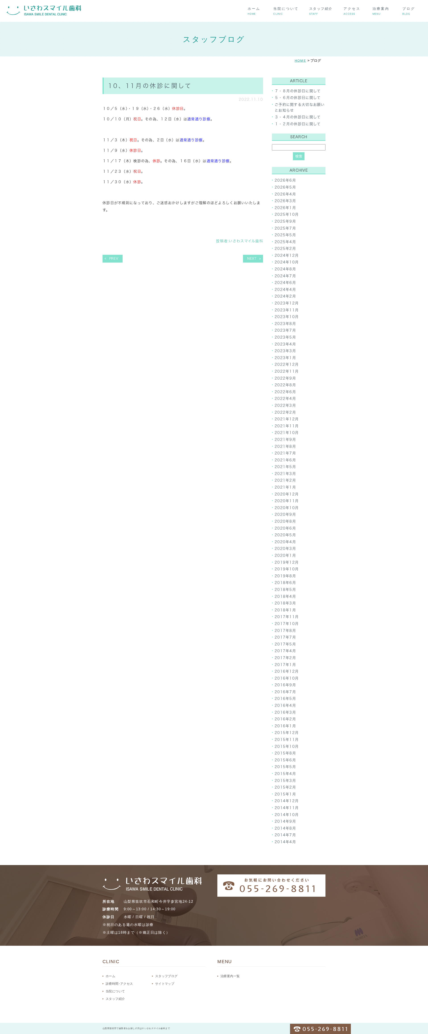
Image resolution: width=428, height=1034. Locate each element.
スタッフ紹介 (115, 999)
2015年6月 (285, 760)
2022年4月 (285, 398)
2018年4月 (285, 596)
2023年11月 (287, 310)
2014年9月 (285, 821)
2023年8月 (285, 323)
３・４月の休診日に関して (298, 117)
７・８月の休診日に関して (298, 91)
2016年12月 (287, 671)
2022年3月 (285, 405)
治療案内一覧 (230, 976)
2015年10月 (287, 746)
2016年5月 (285, 698)
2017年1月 (285, 664)
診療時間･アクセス (119, 983)
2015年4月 (285, 773)
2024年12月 (287, 255)
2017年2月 (285, 658)
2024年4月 (285, 289)
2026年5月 (285, 187)
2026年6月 (285, 180)
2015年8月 (285, 753)
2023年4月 (285, 344)
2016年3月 (285, 712)
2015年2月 (285, 787)
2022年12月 (287, 364)
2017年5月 (285, 644)
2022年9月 (285, 378)
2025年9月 (285, 221)
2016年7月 (285, 692)
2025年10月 (287, 214)
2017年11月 (287, 617)
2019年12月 (287, 562)
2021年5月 (285, 467)
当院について (115, 991)
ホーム (110, 976)
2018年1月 (285, 610)
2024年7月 (285, 276)
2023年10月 (287, 317)
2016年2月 (285, 719)
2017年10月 (287, 623)
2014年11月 (287, 808)
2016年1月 (285, 726)
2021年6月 (285, 460)
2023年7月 (285, 330)
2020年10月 (287, 508)
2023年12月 (287, 303)
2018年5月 (285, 589)
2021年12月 (287, 419)
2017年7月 (285, 637)
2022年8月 (285, 385)
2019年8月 (285, 576)
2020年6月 (285, 528)
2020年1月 (285, 555)
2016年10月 (287, 678)
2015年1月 (285, 794)
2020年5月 (285, 535)
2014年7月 (285, 835)
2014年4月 (285, 842)
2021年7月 (285, 453)
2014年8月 (285, 828)
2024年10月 (287, 262)
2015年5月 (285, 767)
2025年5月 (285, 235)
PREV (113, 258)
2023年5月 (285, 337)
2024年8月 (285, 269)
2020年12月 (287, 494)
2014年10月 (287, 814)
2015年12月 (287, 732)
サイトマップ (164, 983)
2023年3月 (285, 351)
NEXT (252, 258)
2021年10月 (287, 432)
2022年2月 (285, 412)
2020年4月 (285, 542)
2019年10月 (287, 569)
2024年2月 (285, 296)
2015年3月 (285, 780)
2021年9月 (285, 439)
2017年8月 (285, 630)
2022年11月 (287, 371)
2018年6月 (285, 582)
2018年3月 (285, 603)
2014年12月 (287, 801)
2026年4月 (285, 194)
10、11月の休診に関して (150, 86)
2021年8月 (285, 446)
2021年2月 (285, 480)
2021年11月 (287, 426)
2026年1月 (285, 208)
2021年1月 (285, 487)
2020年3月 (285, 548)
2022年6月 (285, 392)
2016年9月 (285, 685)
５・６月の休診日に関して (298, 97)
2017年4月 (285, 651)
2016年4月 (285, 705)
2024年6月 (285, 282)
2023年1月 (285, 358)
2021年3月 (285, 473)
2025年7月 (285, 228)
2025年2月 (285, 248)
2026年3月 (285, 201)
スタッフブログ (166, 976)
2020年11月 (287, 501)
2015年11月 (287, 739)
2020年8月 (285, 521)
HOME (300, 60)
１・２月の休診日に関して (298, 124)
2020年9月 (285, 514)
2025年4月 (285, 242)
